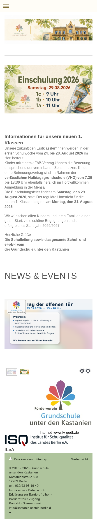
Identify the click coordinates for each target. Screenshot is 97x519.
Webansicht (79, 459)
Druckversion (23, 459)
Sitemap (41, 459)
